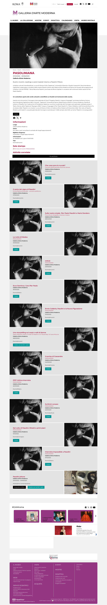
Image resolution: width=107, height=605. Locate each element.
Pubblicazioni (17, 587)
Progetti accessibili (60, 583)
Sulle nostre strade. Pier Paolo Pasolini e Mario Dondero (67, 213)
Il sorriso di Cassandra (54, 356)
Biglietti (36, 569)
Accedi (76, 4)
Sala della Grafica (18, 594)
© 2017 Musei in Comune (45, 600)
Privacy (55, 600)
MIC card (36, 572)
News (77, 566)
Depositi (15, 590)
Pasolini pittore (19, 477)
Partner (78, 569)
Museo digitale (88, 20)
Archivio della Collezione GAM (21, 589)
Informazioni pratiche (40, 567)
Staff (14, 569)
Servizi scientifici (20, 585)
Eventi (46, 20)
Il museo (14, 20)
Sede (15, 577)
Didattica (55, 20)
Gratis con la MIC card (21, 345)
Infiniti (47, 261)
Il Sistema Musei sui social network (47, 519)
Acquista (69, 4)
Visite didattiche (38, 573)
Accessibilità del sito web (84, 600)
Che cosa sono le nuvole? (55, 165)
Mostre (38, 20)
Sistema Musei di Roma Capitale (22, 570)
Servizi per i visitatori (39, 570)
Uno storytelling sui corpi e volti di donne (29, 332)
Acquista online (19, 487)
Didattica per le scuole (61, 576)
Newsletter (16, 573)
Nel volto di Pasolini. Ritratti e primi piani (29, 428)
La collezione (26, 20)
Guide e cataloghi (39, 576)
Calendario (67, 20)
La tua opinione (38, 579)
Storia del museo (17, 567)
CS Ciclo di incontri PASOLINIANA (24, 149)
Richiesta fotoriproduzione (20, 592)
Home (14, 70)
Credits (75, 600)
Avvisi (77, 568)
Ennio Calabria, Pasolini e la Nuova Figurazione (63, 309)
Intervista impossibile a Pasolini (57, 452)
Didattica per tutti (60, 578)
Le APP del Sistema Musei (19, 519)
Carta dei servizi (17, 572)
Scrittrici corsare (51, 404)
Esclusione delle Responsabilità (65, 600)
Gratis (16, 114)
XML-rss (93, 600)
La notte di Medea (20, 237)
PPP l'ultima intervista (22, 380)
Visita (76, 20)
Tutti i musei (60, 4)
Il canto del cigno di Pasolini (24, 189)
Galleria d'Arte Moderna (36, 13)
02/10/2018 (85, 532)
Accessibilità (37, 578)
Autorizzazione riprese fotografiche (22, 595)
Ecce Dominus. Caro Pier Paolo (25, 286)
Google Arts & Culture (73, 519)
